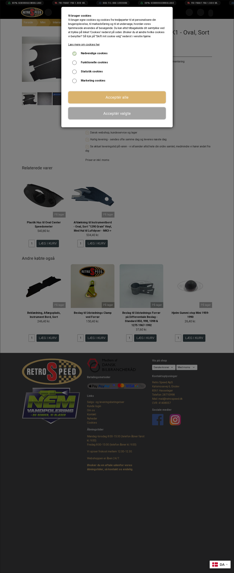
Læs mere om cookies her (84, 44)
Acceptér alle (117, 97)
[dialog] (117, 286)
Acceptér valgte (117, 113)
